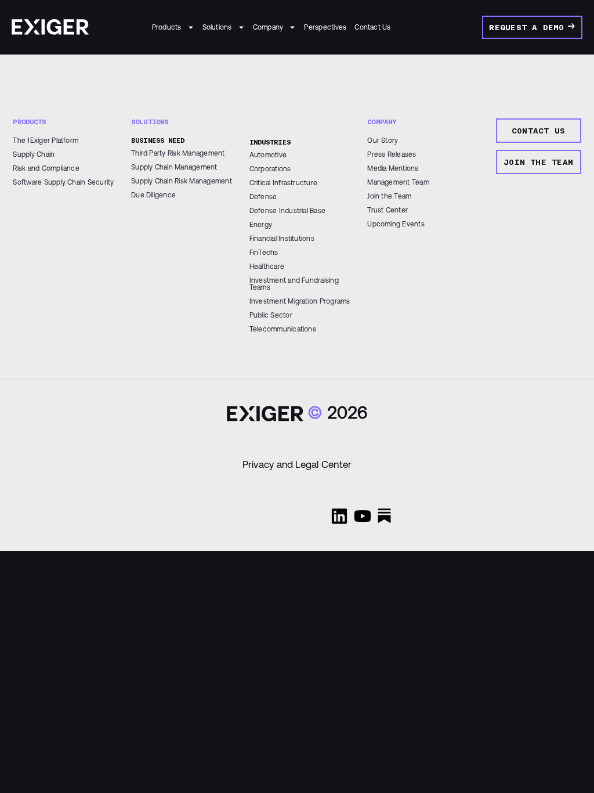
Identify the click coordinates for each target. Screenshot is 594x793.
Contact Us (372, 27)
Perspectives (325, 27)
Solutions (217, 27)
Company (268, 27)
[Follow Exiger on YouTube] (362, 516)
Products (167, 27)
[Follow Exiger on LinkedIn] (339, 516)
